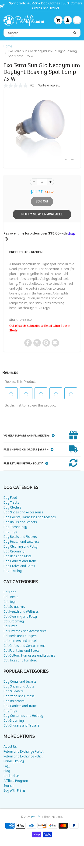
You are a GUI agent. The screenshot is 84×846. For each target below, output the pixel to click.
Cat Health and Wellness (21, 612)
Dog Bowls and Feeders (20, 522)
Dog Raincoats (14, 701)
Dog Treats (11, 503)
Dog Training (13, 571)
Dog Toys (10, 532)
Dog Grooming (14, 551)
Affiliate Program (16, 781)
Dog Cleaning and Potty (21, 547)
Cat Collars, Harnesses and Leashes (29, 656)
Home (8, 46)
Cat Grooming (14, 621)
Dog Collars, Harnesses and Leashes (30, 517)
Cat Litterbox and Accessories (25, 631)
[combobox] (42, 33)
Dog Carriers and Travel (21, 561)
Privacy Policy (14, 761)
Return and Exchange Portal (23, 751)
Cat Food (10, 592)
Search (9, 786)
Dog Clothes (12, 507)
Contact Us (12, 776)
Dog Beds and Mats (18, 556)
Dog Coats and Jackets (20, 682)
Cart (58, 20)
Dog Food (10, 498)
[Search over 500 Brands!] (74, 33)
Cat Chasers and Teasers (21, 725)
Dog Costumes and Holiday (23, 716)
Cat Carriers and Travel (20, 641)
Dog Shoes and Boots (19, 686)
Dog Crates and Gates (19, 566)
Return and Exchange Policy (23, 756)
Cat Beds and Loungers (20, 636)
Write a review (49, 85)
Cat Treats (11, 597)
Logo (26, 20)
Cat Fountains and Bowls (21, 651)
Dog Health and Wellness (21, 542)
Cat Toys (10, 602)
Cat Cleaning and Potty (20, 616)
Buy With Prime (14, 791)
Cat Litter (10, 626)
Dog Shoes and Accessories (23, 512)
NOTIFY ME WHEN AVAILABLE (42, 214)
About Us (10, 747)
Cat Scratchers (14, 607)
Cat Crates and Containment (24, 646)
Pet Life (35, 817)
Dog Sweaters (14, 691)
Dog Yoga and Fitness (19, 696)
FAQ (6, 766)
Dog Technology (15, 527)
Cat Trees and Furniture (20, 660)
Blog (7, 771)
